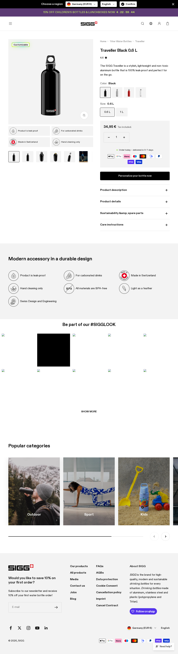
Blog (73, 599)
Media (74, 579)
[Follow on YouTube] (37, 628)
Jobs (73, 592)
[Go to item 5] (69, 156)
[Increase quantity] (124, 137)
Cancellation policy (108, 592)
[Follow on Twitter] (19, 628)
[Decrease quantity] (109, 137)
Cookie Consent (107, 586)
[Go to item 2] (27, 156)
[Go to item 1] (13, 156)
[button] (18, 350)
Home (103, 41)
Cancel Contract (107, 605)
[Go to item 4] (55, 156)
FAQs (99, 566)
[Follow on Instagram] (28, 628)
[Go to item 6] (83, 156)
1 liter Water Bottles (121, 41)
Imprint (101, 599)
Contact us (77, 586)
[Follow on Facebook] (10, 628)
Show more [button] (89, 411)
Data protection (107, 579)
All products (78, 572)
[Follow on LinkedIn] (46, 628)
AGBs (100, 572)
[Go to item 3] (41, 156)
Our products (79, 566)
